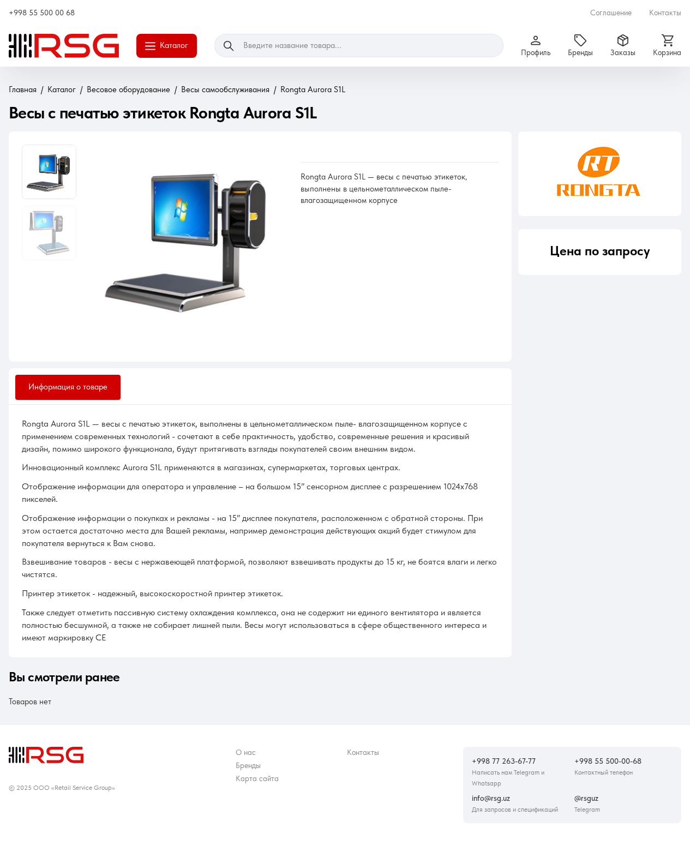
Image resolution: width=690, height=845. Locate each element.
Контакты (665, 12)
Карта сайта (257, 778)
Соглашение (611, 12)
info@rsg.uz (491, 798)
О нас (246, 752)
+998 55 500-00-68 (607, 761)
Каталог (174, 45)
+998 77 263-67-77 (504, 761)
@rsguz (586, 798)
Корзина (667, 52)
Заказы (622, 52)
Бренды (580, 52)
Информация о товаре (67, 387)
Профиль (535, 52)
